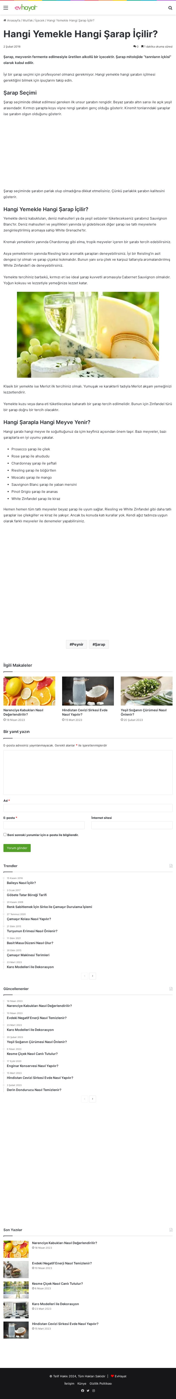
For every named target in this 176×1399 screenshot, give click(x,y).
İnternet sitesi (101, 818)
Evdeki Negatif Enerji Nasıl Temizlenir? (62, 1263)
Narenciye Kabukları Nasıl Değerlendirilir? (64, 1243)
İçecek (39, 20)
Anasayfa (13, 20)
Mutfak (28, 20)
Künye (81, 1383)
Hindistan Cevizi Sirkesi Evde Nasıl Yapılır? (65, 1324)
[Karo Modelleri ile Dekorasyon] (16, 1310)
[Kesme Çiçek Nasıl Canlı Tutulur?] (16, 1289)
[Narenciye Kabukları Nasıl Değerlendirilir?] (29, 691)
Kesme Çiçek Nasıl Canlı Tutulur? (57, 1283)
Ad (6, 800)
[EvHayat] (25, 7)
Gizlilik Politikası (101, 1383)
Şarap (100, 644)
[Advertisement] (88, 155)
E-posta (10, 818)
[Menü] (5, 9)
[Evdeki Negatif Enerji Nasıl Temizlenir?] (16, 1269)
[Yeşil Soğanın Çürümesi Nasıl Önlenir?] (147, 691)
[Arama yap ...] (170, 9)
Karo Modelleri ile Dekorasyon (55, 1304)
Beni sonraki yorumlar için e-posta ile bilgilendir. (43, 835)
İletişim (69, 1383)
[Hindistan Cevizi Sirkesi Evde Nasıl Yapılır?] (88, 691)
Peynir (77, 644)
